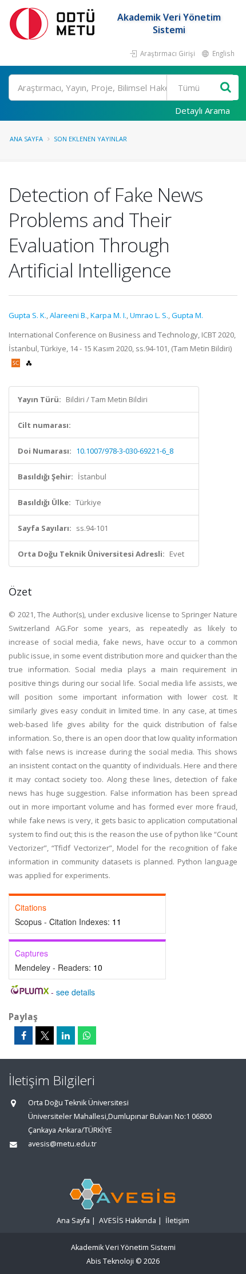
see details (75, 992)
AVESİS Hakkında (127, 1220)
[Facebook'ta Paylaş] (23, 1035)
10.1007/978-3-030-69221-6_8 (124, 451)
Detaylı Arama (202, 110)
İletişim (177, 1220)
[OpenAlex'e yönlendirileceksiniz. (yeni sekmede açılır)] (29, 362)
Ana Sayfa (26, 138)
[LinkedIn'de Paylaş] (66, 1035)
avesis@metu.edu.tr (62, 1144)
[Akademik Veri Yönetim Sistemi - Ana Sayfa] (54, 23)
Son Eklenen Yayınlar (90, 138)
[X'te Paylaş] (44, 1035)
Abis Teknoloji (110, 1261)
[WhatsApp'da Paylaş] (87, 1035)
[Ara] (226, 88)
